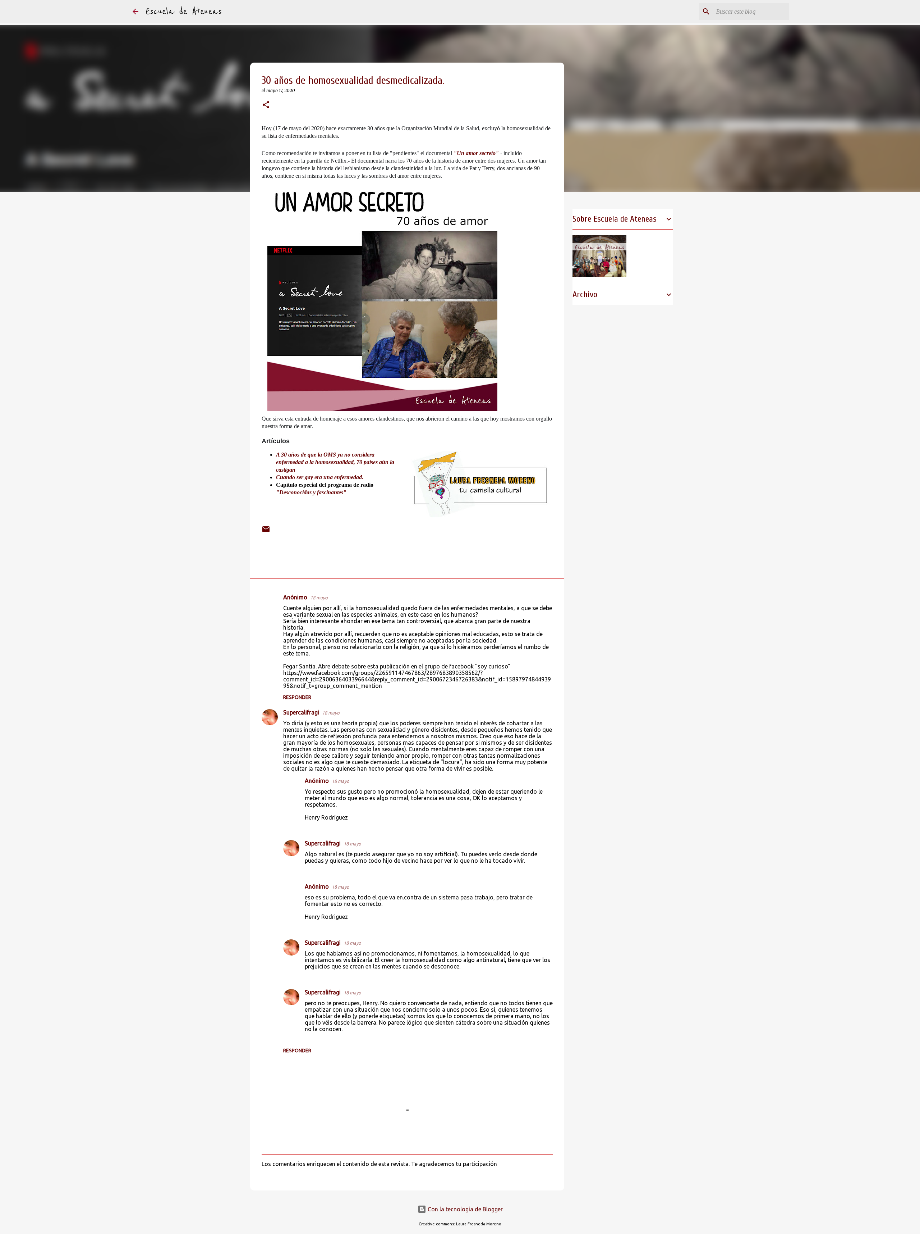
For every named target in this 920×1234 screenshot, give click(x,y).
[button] (266, 105)
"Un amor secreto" (476, 153)
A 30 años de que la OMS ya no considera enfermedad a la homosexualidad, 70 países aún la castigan (335, 462)
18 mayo (319, 597)
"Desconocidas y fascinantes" (311, 492)
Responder (297, 697)
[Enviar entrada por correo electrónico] (266, 530)
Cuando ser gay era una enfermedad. (320, 477)
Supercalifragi (301, 712)
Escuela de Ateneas (184, 11)
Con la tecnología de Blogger (464, 1209)
